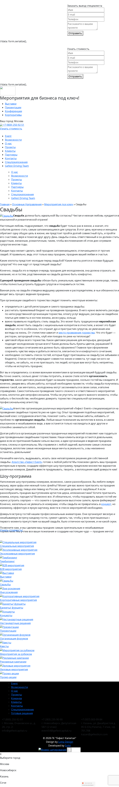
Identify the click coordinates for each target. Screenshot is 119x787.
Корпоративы (13, 115)
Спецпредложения (16, 162)
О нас (8, 143)
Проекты (10, 147)
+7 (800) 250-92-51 (13, 125)
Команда (16, 698)
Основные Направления (27, 204)
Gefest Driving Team (17, 166)
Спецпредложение (22, 709)
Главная (5, 204)
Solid (68, 745)
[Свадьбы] (6, 215)
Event (8, 136)
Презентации (13, 107)
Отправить (75, 33)
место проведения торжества (77, 332)
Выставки (10, 103)
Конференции (13, 111)
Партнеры (11, 154)
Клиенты (10, 151)
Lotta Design (65, 742)
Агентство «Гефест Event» (27, 462)
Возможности (13, 139)
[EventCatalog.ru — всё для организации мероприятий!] (74, 749)
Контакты (11, 158)
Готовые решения (22, 713)
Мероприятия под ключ (58, 204)
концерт (106, 504)
